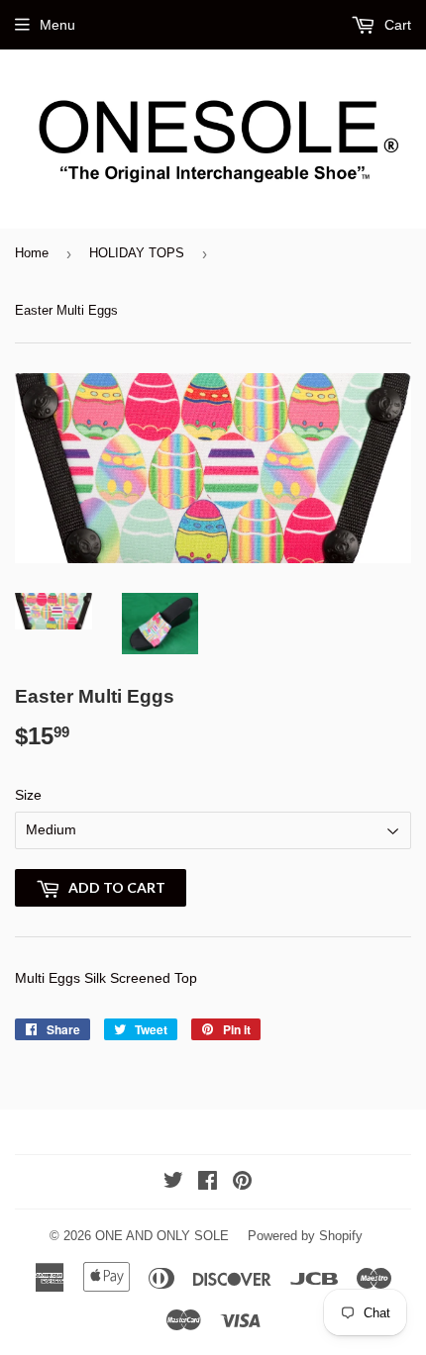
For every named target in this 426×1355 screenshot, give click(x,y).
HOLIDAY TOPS (136, 252)
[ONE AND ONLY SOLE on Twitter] (173, 1183)
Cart (395, 25)
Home (32, 252)
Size (28, 795)
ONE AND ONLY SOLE (162, 1235)
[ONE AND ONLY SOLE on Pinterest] (242, 1183)
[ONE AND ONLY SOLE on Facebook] (207, 1183)
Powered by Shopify (305, 1235)
